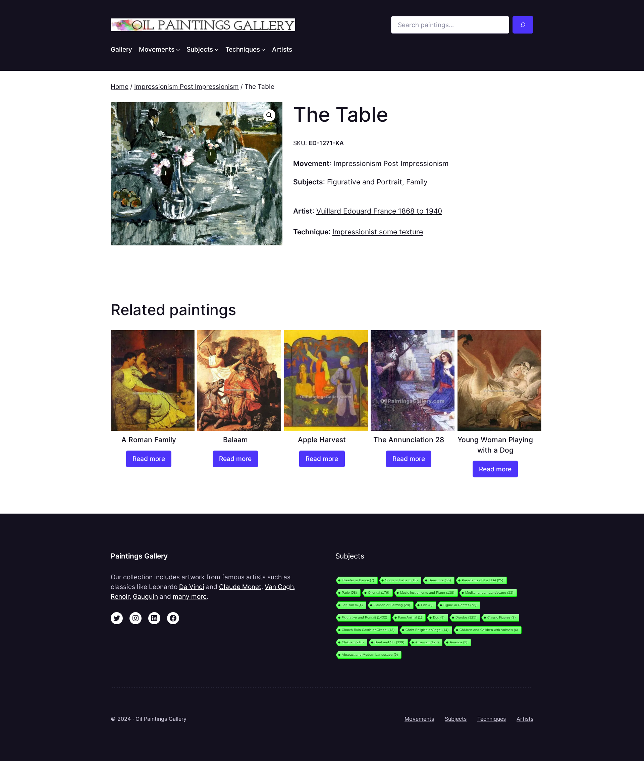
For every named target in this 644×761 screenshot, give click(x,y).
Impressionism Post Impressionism (186, 86)
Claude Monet (240, 587)
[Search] (523, 25)
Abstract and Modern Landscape (370, 654)
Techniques (491, 718)
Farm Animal (410, 617)
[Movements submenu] (178, 49)
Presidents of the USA (482, 580)
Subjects (456, 718)
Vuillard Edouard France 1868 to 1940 (379, 211)
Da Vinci (191, 587)
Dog (438, 617)
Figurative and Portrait (364, 182)
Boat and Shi (389, 642)
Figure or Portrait (459, 605)
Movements (419, 718)
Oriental (378, 592)
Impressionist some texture (377, 232)
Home (119, 86)
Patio (349, 592)
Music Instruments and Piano (427, 592)
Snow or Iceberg (401, 580)
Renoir (120, 596)
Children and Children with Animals (489, 630)
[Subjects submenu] (217, 49)
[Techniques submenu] (263, 49)
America (458, 642)
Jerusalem (352, 605)
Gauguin (145, 596)
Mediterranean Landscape (489, 592)
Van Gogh (279, 587)
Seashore (440, 580)
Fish (426, 605)
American (427, 642)
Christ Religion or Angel (427, 630)
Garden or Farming (392, 605)
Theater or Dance (358, 580)
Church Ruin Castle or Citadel (368, 630)
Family (417, 182)
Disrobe (465, 617)
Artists (525, 718)
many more (190, 596)
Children (353, 642)
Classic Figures (501, 617)
